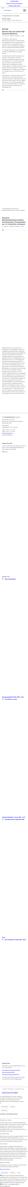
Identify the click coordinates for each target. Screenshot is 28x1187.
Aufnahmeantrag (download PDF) (10, 1074)
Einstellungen (4, 1110)
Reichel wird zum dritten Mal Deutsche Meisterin (13, 32)
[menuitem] (14, 1)
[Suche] (20, 10)
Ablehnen (13, 1106)
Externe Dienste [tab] (3, 1144)
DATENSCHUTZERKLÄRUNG (14, 6)
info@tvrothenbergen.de (7, 433)
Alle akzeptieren (4, 1106)
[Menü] (24, 10)
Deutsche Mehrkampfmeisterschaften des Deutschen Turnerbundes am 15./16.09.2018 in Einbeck (13, 221)
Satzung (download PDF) (8, 1072)
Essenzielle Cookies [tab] (4, 1133)
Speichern (13, 1172)
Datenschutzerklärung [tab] (5, 1162)
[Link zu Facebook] (25, 1090)
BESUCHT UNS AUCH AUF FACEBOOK (14, 3)
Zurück (18, 1172)
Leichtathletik (16, 35)
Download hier (18, 1079)
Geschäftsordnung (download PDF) (11, 1070)
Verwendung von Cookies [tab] (5, 1120)
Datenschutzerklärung (5, 1169)
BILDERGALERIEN (14, 1)
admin (23, 35)
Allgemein (12, 35)
